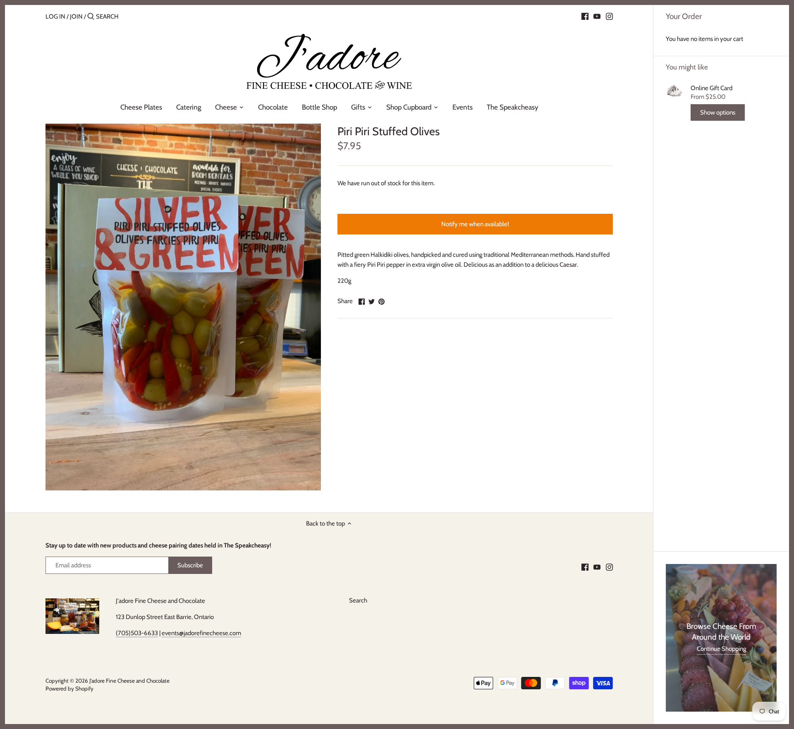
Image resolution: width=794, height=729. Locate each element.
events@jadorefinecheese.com (201, 633)
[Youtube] (596, 16)
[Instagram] (609, 16)
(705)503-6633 (137, 633)
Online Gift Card (711, 88)
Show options (717, 112)
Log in (55, 16)
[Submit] (90, 17)
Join (76, 16)
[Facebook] (584, 16)
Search (358, 600)
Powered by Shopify (69, 688)
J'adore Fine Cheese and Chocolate (129, 680)
